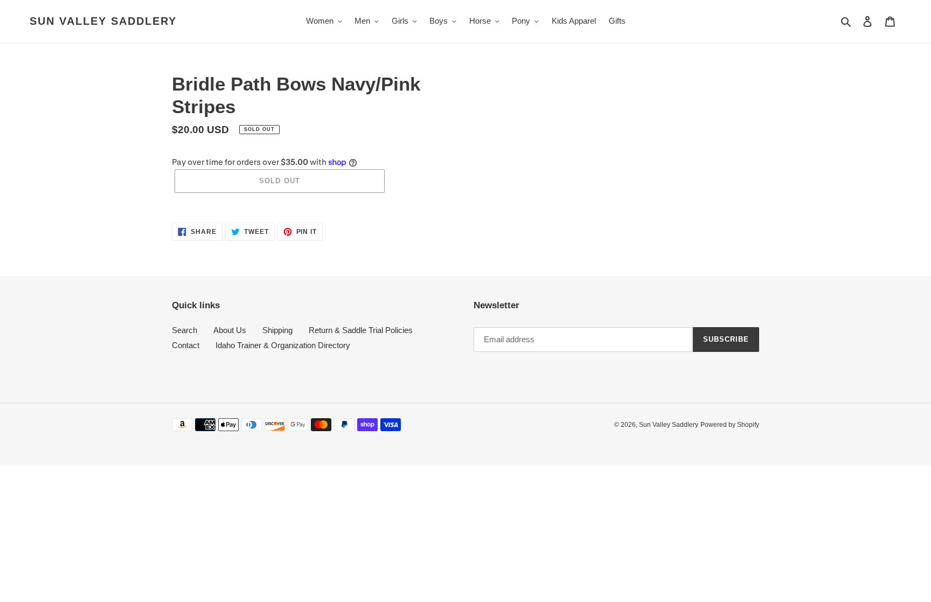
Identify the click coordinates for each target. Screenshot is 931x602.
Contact (185, 345)
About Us (229, 330)
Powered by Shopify (729, 424)
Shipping (277, 330)
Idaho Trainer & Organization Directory (283, 345)
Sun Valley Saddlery (103, 21)
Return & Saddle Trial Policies (361, 330)
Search (184, 330)
